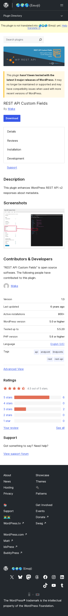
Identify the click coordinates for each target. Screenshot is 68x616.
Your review (10, 428)
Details (11, 131)
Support (12, 167)
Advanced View (13, 369)
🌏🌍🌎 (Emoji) (22, 568)
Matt (8, 540)
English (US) (58, 344)
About (7, 475)
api (36, 352)
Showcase (42, 475)
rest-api (59, 359)
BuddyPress (12, 553)
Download (12, 118)
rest (50, 359)
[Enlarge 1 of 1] (60, 213)
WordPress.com (15, 534)
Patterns (41, 493)
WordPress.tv (13, 523)
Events (40, 511)
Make (11, 109)
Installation (14, 149)
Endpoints (58, 352)
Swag (41, 523)
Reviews (12, 140)
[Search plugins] (40, 39)
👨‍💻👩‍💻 (6, 517)
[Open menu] (62, 5)
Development (15, 158)
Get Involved (44, 505)
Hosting (8, 487)
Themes (41, 481)
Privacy (8, 493)
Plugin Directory (12, 15)
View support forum (16, 453)
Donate (42, 517)
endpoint (45, 352)
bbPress (10, 547)
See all (60, 428)
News (7, 481)
